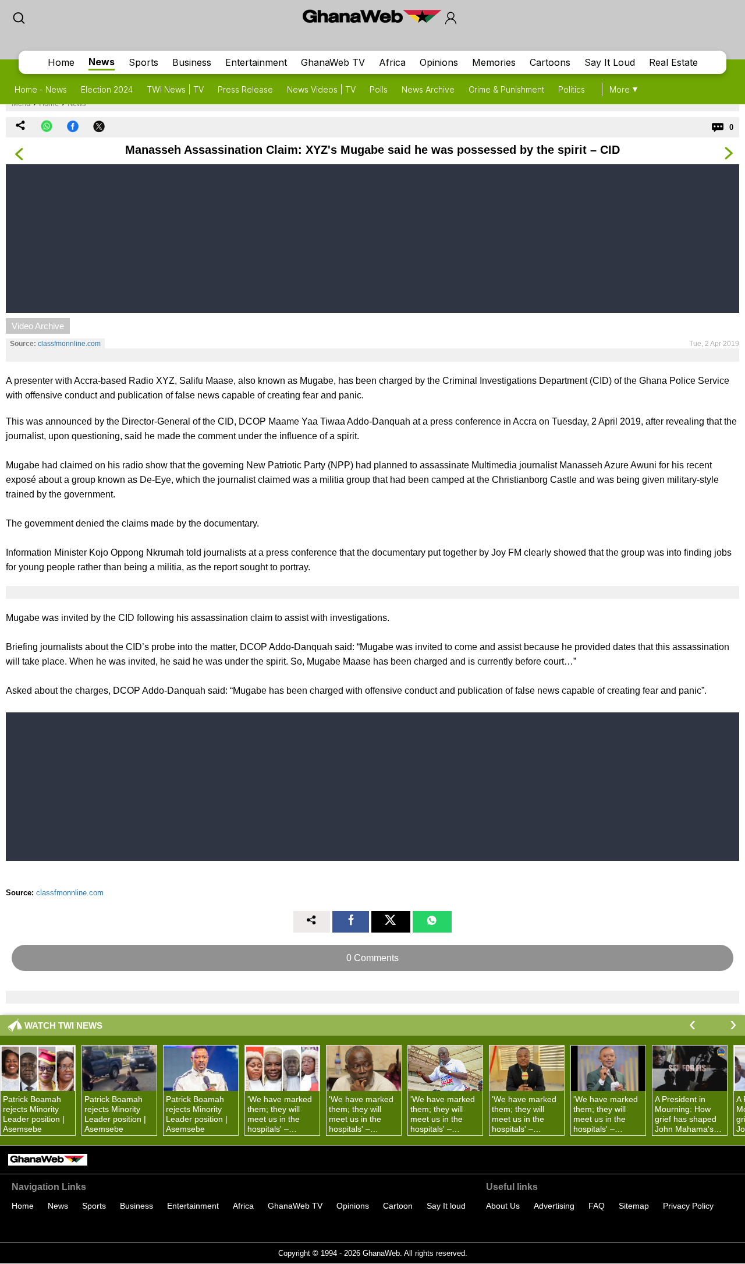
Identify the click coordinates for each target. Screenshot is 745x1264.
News (101, 62)
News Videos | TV (321, 89)
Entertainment (256, 62)
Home (61, 62)
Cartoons (550, 62)
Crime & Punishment (506, 89)
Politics (571, 89)
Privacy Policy (688, 1205)
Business (191, 62)
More (619, 89)
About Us (503, 1205)
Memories (494, 62)
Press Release (245, 89)
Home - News (41, 89)
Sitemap (634, 1205)
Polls (379, 89)
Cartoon (398, 1205)
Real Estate (673, 62)
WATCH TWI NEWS (63, 1025)
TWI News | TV (175, 89)
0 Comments (372, 958)
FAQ (596, 1205)
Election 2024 (107, 89)
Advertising (554, 1205)
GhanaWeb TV (333, 62)
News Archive (428, 89)
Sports (143, 62)
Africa (392, 62)
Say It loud (446, 1205)
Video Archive (38, 326)
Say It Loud (609, 62)
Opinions (439, 62)
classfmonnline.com (69, 344)
